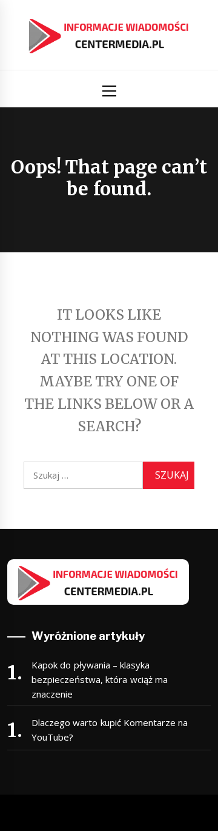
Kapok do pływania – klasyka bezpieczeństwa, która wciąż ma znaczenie (99, 679)
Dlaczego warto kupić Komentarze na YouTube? (109, 729)
